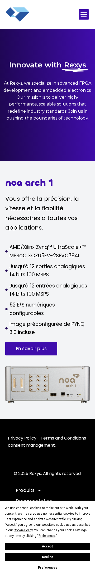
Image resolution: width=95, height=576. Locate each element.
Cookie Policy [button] (23, 530)
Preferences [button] (47, 536)
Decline (47, 557)
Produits (25, 490)
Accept (47, 546)
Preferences (47, 567)
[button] (84, 14)
